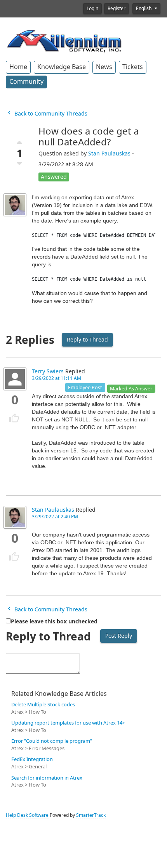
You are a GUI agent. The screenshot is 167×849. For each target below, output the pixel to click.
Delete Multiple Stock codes (43, 705)
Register (116, 8)
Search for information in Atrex (46, 778)
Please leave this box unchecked (54, 621)
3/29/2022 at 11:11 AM (56, 378)
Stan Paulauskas (109, 153)
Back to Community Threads (50, 113)
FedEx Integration (32, 759)
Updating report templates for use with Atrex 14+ (68, 723)
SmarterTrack (91, 815)
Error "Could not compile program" (51, 741)
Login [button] (92, 8)
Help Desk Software (27, 815)
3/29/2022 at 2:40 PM (55, 516)
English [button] (144, 8)
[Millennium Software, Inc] (64, 40)
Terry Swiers (48, 371)
